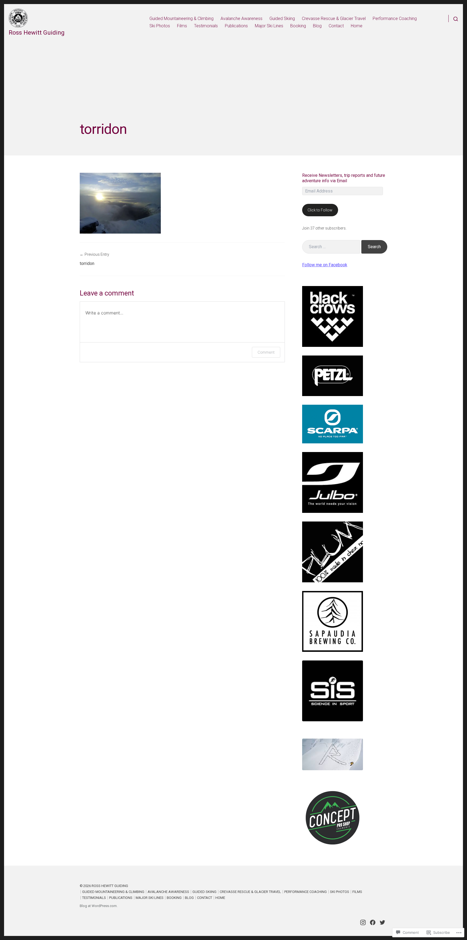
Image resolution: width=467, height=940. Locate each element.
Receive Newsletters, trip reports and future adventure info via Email (343, 178)
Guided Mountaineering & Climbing (181, 18)
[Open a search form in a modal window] (453, 18)
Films (182, 25)
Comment (266, 352)
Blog (317, 25)
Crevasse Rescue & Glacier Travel (334, 18)
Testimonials (206, 25)
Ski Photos (159, 25)
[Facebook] (373, 922)
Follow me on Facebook (324, 264)
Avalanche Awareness (241, 18)
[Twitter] (382, 922)
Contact (336, 25)
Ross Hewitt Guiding (37, 32)
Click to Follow (320, 210)
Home (356, 25)
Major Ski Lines (269, 25)
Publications (236, 25)
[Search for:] (331, 247)
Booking (298, 25)
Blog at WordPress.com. (99, 906)
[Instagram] (363, 922)
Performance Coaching (395, 18)
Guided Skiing (282, 18)
